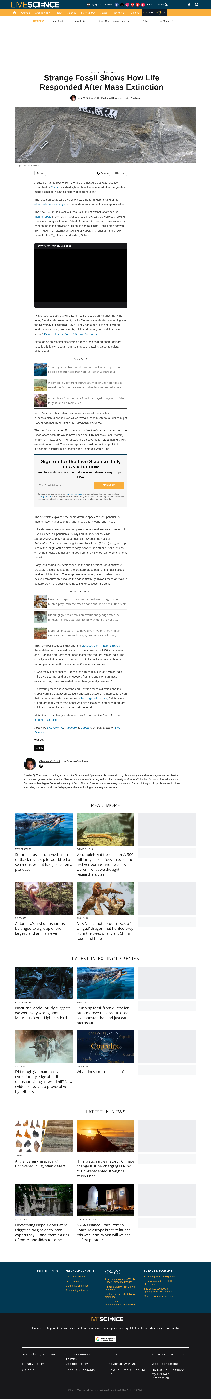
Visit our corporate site (164, 1328)
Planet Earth (88, 12)
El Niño (144, 21)
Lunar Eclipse (80, 21)
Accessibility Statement (40, 1354)
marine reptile (42, 216)
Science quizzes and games (159, 1276)
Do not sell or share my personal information (168, 1374)
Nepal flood (57, 21)
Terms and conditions (168, 1354)
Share (42, 173)
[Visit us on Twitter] (122, 5)
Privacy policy (33, 1363)
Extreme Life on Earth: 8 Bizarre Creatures (70, 334)
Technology (118, 12)
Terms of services (74, 494)
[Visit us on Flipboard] (138, 5)
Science (71, 12)
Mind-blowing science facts (158, 1296)
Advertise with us (122, 1363)
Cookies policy (76, 1363)
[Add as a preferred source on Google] (105, 1339)
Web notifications (165, 1363)
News (138, 97)
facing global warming (94, 698)
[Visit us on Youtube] (132, 5)
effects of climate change (49, 204)
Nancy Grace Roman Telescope (113, 21)
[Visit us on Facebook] (117, 5)
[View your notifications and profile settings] (189, 5)
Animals (25, 12)
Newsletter (121, 173)
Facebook (71, 727)
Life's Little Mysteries (76, 1276)
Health (58, 12)
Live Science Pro (167, 21)
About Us (115, 1354)
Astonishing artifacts (76, 1290)
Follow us (105, 173)
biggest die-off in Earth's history (101, 645)
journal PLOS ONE (46, 719)
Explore (134, 12)
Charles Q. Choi (90, 98)
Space (103, 12)
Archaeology (42, 12)
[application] (80, 275)
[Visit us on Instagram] (127, 5)
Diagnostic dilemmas (77, 1285)
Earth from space (74, 1281)
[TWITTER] (41, 766)
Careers (28, 1370)
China (54, 187)
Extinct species (111, 72)
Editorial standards (80, 1370)
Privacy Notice (44, 496)
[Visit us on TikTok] (143, 5)
